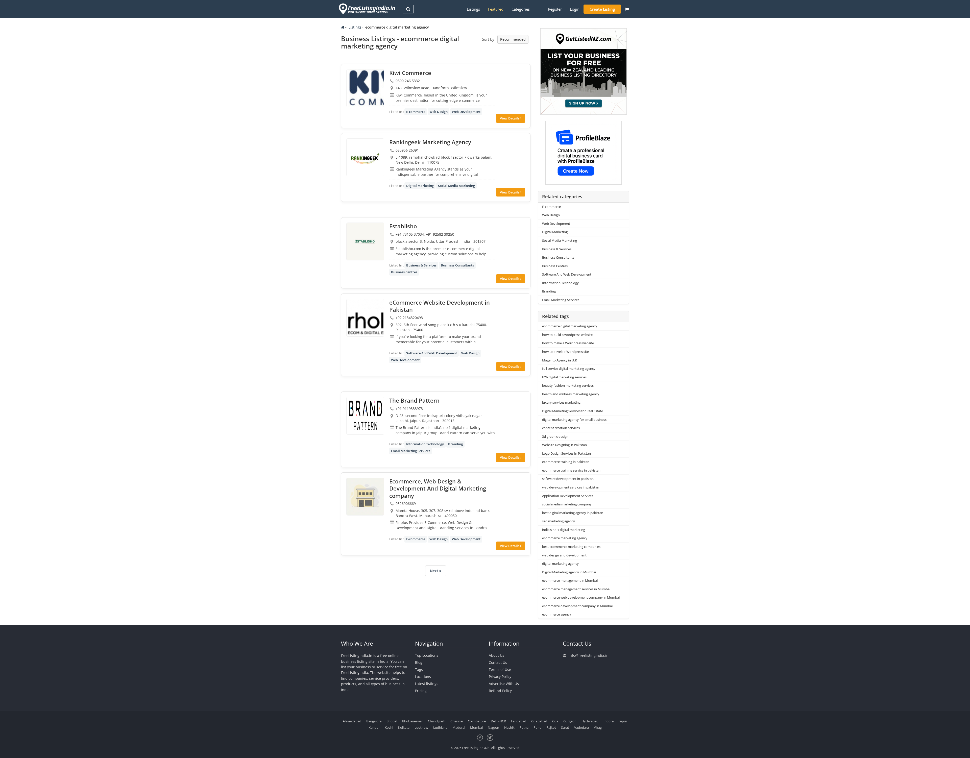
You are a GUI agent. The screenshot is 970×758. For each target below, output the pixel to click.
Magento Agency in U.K (559, 360)
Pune (537, 727)
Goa (555, 721)
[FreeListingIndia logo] (367, 9)
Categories (521, 9)
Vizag (598, 727)
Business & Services (421, 265)
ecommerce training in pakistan (565, 461)
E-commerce (415, 111)
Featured (495, 9)
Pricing (421, 690)
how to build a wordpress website (567, 334)
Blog (418, 662)
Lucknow (421, 727)
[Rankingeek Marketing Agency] (365, 157)
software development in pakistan (568, 478)
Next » (435, 570)
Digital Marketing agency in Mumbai (569, 572)
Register (555, 9)
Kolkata (403, 727)
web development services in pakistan (570, 487)
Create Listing (602, 9)
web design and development (564, 555)
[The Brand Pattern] (365, 415)
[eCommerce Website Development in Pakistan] (365, 317)
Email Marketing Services (410, 451)
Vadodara (581, 727)
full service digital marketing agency (568, 368)
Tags (419, 669)
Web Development (466, 111)
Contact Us (498, 662)
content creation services (561, 428)
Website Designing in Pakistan (564, 445)
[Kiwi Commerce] (365, 88)
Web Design (438, 111)
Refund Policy (500, 690)
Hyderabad (589, 721)
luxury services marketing (561, 402)
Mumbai (476, 727)
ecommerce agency (556, 614)
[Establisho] (365, 241)
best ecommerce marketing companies (571, 546)
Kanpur (374, 727)
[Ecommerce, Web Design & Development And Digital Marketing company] (365, 496)
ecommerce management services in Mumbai (576, 589)
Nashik (509, 727)
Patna (524, 727)
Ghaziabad (539, 721)
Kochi (389, 727)
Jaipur (623, 721)
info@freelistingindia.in (589, 655)
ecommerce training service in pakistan (571, 470)
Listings (473, 9)
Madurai (458, 727)
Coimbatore (477, 721)
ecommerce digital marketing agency (569, 326)
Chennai (456, 721)
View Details (510, 118)
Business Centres (404, 272)
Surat (565, 727)
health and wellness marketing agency (570, 394)
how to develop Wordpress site (565, 351)
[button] (627, 9)
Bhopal (391, 721)
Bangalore (373, 721)
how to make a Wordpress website (568, 343)
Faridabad (518, 721)
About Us (496, 655)
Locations (423, 676)
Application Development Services (567, 496)
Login (574, 9)
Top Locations (426, 655)
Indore (608, 721)
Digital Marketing (420, 185)
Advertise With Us (504, 683)
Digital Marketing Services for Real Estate (572, 411)
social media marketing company (567, 504)
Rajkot (551, 727)
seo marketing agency (558, 521)
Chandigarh (436, 721)
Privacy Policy (500, 676)
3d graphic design (555, 436)
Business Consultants (457, 265)
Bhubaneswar (412, 721)
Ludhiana (440, 727)
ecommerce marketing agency (564, 538)
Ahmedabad (352, 721)
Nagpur (493, 727)
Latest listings (426, 683)
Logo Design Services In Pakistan (566, 453)
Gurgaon (569, 721)
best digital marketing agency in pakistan (572, 512)
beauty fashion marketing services (568, 385)
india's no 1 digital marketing (563, 529)
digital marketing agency (560, 563)
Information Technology (425, 444)
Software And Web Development (431, 353)
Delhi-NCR (498, 721)
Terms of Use (500, 669)
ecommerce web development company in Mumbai (581, 597)
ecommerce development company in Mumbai (577, 606)
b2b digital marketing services (564, 377)
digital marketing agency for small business (574, 419)
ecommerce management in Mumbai (570, 580)
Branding (455, 444)
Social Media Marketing (456, 185)
